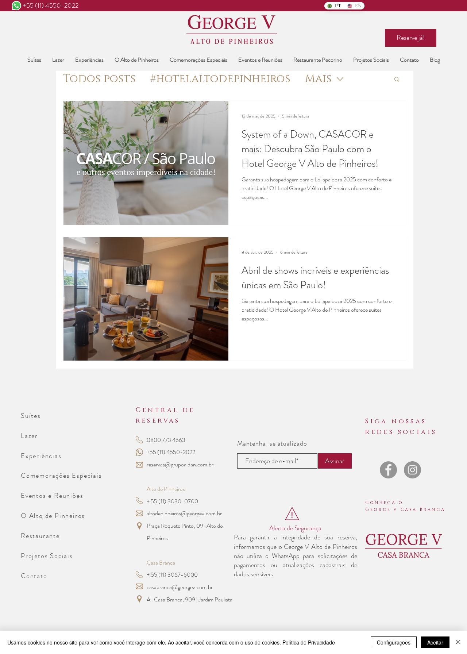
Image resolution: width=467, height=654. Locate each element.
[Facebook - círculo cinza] (388, 469)
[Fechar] (458, 642)
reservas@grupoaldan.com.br (180, 464)
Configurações (393, 642)
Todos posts (99, 79)
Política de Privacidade (308, 642)
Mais (318, 79)
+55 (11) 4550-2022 (50, 5)
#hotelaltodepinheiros (220, 79)
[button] (396, 80)
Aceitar (435, 642)
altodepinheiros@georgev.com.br (184, 513)
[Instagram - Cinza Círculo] (412, 469)
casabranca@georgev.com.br (180, 587)
